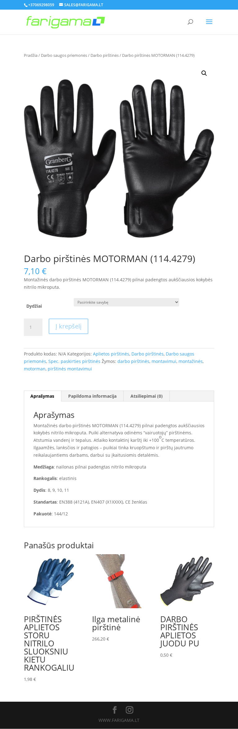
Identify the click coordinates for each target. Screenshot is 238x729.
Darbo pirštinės (104, 55)
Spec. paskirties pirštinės (74, 361)
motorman (35, 369)
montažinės (190, 361)
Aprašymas (42, 396)
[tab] (42, 396)
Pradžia (30, 55)
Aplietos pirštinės (111, 354)
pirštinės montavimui (70, 369)
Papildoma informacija (92, 396)
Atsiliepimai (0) (146, 396)
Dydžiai (34, 306)
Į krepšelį (68, 326)
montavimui (164, 361)
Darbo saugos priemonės (64, 55)
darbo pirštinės (133, 361)
